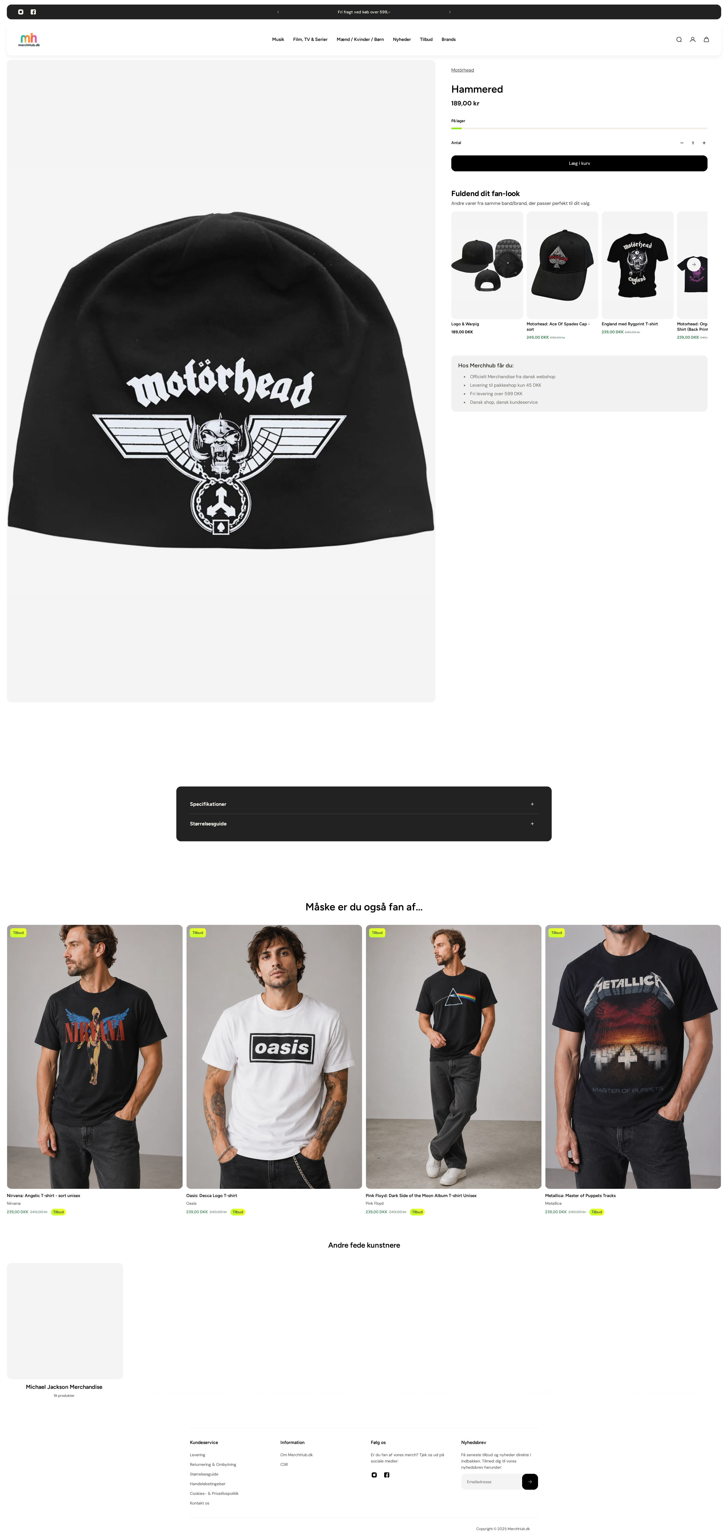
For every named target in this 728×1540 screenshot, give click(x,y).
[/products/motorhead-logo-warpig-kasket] (487, 265)
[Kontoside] (693, 39)
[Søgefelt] (679, 39)
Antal (456, 142)
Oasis (191, 1203)
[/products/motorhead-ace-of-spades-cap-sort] (563, 265)
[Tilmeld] (530, 1482)
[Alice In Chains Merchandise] (65, 1339)
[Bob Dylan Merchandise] (185, 1339)
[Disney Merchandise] (424, 1339)
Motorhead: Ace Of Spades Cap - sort (558, 326)
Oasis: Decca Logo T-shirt (211, 1195)
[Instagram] (21, 12)
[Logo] (29, 39)
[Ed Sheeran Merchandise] (543, 1339)
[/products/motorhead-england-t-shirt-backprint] (638, 265)
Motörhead (462, 70)
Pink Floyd (375, 1203)
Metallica (553, 1203)
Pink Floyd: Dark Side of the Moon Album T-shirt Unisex (421, 1195)
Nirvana (14, 1203)
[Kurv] (706, 39)
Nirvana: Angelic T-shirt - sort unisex (43, 1195)
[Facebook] (33, 12)
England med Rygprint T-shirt (630, 323)
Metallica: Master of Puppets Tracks (580, 1195)
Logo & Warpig (465, 323)
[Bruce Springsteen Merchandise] (304, 1339)
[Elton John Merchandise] (663, 1339)
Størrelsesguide (208, 824)
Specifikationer (208, 804)
